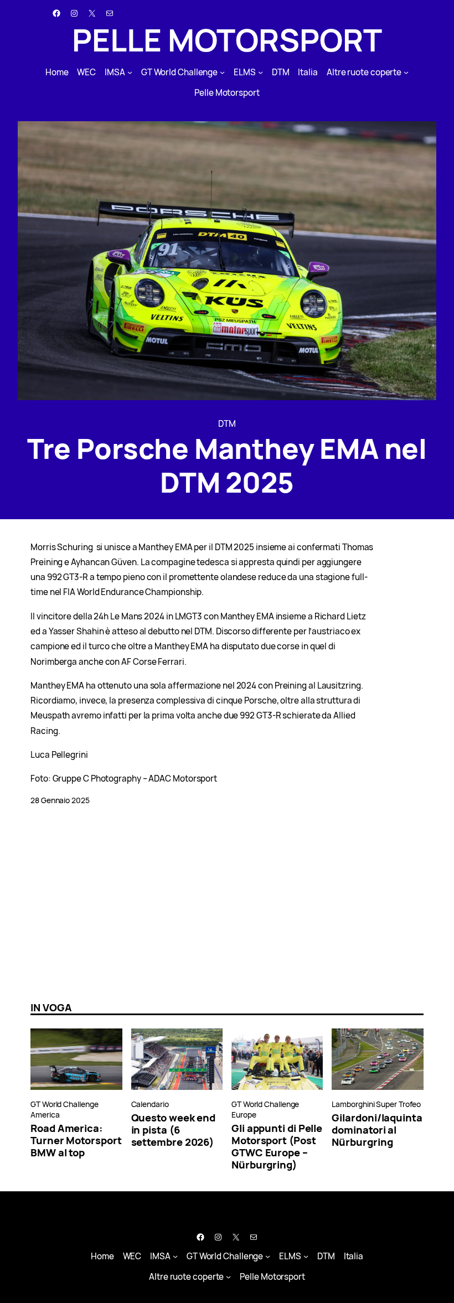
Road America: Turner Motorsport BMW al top (75, 1140)
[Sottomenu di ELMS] (260, 72)
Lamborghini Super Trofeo (376, 1104)
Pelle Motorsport (227, 39)
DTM (227, 424)
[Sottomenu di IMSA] (129, 72)
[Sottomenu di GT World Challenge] (222, 72)
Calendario (150, 1104)
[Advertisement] (227, 903)
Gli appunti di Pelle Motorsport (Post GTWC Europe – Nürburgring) (276, 1146)
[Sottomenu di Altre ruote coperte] (406, 72)
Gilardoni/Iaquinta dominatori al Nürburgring (377, 1129)
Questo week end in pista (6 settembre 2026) (173, 1129)
